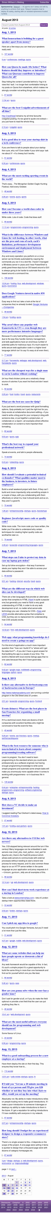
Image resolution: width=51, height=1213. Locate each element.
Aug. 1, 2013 (9, 32)
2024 (21, 1210)
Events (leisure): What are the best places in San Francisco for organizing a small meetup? (24, 712)
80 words (8, 431)
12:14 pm (5, 882)
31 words (8, 935)
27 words (8, 820)
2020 (40, 1207)
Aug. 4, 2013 (9, 169)
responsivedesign (22, 1163)
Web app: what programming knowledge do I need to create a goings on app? (25, 638)
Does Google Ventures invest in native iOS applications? (23, 294)
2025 (27, 1210)
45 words (8, 730)
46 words (8, 1009)
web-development (29, 283)
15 (17, 1188)
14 (13, 1188)
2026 (33, 1210)
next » (13, 1169)
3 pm (4, 1160)
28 (13, 1193)
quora (28, 59)
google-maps (15, 669)
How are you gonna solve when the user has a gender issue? (25, 992)
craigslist (13, 127)
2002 (28, 1202)
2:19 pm (5, 127)
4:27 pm (5, 940)
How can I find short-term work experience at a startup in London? (25, 891)
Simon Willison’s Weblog (13, 2)
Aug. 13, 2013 (9, 1049)
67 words (8, 94)
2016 (15, 1207)
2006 (3, 1205)
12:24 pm (5, 283)
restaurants (35, 394)
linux (19, 283)
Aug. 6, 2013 (9, 468)
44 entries (12, 28)
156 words (8, 277)
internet (20, 581)
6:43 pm (5, 462)
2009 (22, 1205)
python (13, 672)
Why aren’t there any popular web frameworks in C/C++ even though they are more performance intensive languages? (24, 328)
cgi (12, 882)
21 (13, 1191)
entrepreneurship (16, 510)
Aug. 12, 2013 (9, 946)
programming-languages (28, 545)
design (10, 1160)
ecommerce (12, 285)
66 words (8, 977)
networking (14, 462)
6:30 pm (5, 163)
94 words (8, 624)
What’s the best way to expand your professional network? (20, 445)
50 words (8, 388)
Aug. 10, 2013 (9, 832)
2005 (46, 1202)
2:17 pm (5, 360)
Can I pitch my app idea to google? (20, 923)
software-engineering (33, 790)
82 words (8, 664)
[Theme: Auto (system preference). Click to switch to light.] (39, 1210)
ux (13, 1163)
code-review (15, 1076)
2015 (9, 1207)
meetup (36, 735)
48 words (8, 191)
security (27, 581)
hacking (13, 581)
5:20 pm (5, 735)
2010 (28, 1205)
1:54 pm (5, 317)
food (11, 394)
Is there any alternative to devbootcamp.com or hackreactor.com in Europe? (25, 686)
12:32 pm (5, 629)
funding (13, 317)
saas (17, 983)
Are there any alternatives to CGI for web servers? (23, 839)
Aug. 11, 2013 (9, 916)
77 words (8, 354)
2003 (34, 1202)
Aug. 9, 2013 (9, 798)
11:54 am (5, 100)
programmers (16, 227)
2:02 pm (5, 910)
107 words (8, 54)
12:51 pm (5, 1076)
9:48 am (5, 983)
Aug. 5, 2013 (9, 202)
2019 (34, 1207)
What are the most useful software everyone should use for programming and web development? (24, 1025)
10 (25, 1185)
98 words (8, 876)
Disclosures (5, 1202)
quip (17, 436)
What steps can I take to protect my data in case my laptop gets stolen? (24, 558)
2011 (34, 1205)
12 (4, 1188)
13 (8, 1188)
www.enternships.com (24, 897)
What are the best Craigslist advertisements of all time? (25, 109)
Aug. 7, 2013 (9, 551)
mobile (18, 940)
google (12, 940)
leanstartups (42, 510)
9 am (4, 59)
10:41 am (5, 1014)
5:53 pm (5, 436)
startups (27, 510)
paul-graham (22, 825)
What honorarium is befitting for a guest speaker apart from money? (22, 40)
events (12, 196)
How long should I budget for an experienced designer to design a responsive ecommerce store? (25, 1134)
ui (21, 1160)
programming (27, 227)
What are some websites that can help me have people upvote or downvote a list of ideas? (23, 956)
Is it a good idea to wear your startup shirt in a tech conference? (25, 141)
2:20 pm (5, 394)
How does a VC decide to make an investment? (19, 806)
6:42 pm (5, 669)
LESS (4, 614)
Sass (39, 611)
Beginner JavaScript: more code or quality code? (24, 519)
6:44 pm (5, 787)
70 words (8, 505)
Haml (31, 599)
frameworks (14, 360)
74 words (8, 456)
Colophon (16, 1202)
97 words (8, 1117)
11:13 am (5, 227)
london (17, 394)
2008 (15, 1205)
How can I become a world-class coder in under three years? (23, 210)
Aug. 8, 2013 (9, 678)
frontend (38, 701)
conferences (12, 59)
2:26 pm (5, 196)
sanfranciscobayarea (10, 738)
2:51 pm (5, 701)
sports (24, 196)
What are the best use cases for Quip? (21, 401)
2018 (28, 1207)
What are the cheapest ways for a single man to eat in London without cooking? (25, 372)
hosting (13, 283)
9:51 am (5, 581)
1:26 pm (5, 510)
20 (8, 1191)
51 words (8, 157)
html (12, 629)
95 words (8, 221)
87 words (8, 1155)
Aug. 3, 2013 (9, 133)
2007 (9, 1205)
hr (35, 1076)
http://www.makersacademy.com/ (16, 692)
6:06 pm (5, 1043)
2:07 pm (5, 1123)
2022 (9, 1210)
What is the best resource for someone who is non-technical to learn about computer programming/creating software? (25, 749)
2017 (22, 1207)
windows (40, 283)
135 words (8, 781)
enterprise (14, 787)
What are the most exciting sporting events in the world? (25, 177)
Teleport (16, 6)
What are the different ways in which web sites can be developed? (23, 590)
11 (30, 1185)
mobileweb (25, 669)
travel (23, 394)
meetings (21, 59)
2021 (46, 1207)
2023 (15, 1210)
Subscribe (44, 2)
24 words (8, 1037)
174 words (8, 1071)
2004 (40, 1202)
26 (4, 1193)
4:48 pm (5, 545)
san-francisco (21, 735)
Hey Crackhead (9, 115)
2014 (3, 1207)
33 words (8, 905)
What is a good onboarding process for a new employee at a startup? (25, 1057)
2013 (4, 1175)
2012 (40, 1205)
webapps (23, 360)
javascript (13, 545)
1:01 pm (5, 825)
